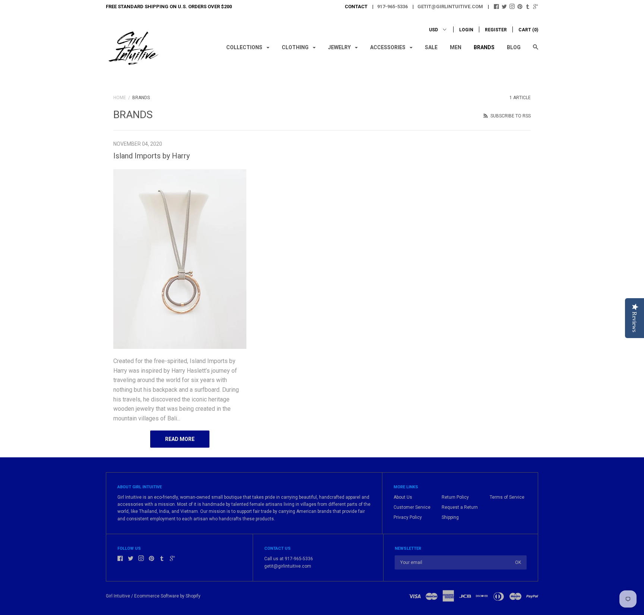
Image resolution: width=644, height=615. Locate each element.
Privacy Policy (408, 517)
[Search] (535, 50)
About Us (403, 497)
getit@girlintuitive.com (450, 6)
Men (455, 47)
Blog (514, 47)
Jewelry (340, 47)
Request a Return (460, 507)
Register (496, 29)
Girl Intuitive (118, 596)
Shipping (450, 517)
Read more (180, 439)
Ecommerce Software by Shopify (167, 596)
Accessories (388, 47)
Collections (244, 47)
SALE (431, 47)
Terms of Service (507, 497)
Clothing (296, 47)
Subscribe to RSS (510, 116)
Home (119, 97)
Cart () (528, 29)
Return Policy (455, 497)
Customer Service (412, 507)
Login (466, 29)
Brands (484, 47)
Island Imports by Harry (151, 155)
